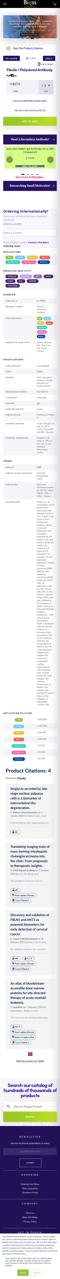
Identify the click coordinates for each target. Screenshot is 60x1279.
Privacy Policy (30, 1222)
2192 (39, 467)
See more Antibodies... (30, 177)
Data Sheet (47, 64)
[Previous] (9, 160)
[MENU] (4, 4)
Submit (30, 1162)
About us (30, 1213)
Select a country (12, 224)
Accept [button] (23, 1272)
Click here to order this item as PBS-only (30, 110)
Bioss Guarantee (30, 1188)
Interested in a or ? (30, 101)
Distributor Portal (30, 1193)
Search (30, 1116)
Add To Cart (30, 166)
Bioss (30, 4)
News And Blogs (30, 1217)
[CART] (55, 5)
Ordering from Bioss (30, 1184)
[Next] (50, 160)
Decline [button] (36, 1272)
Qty (46, 91)
